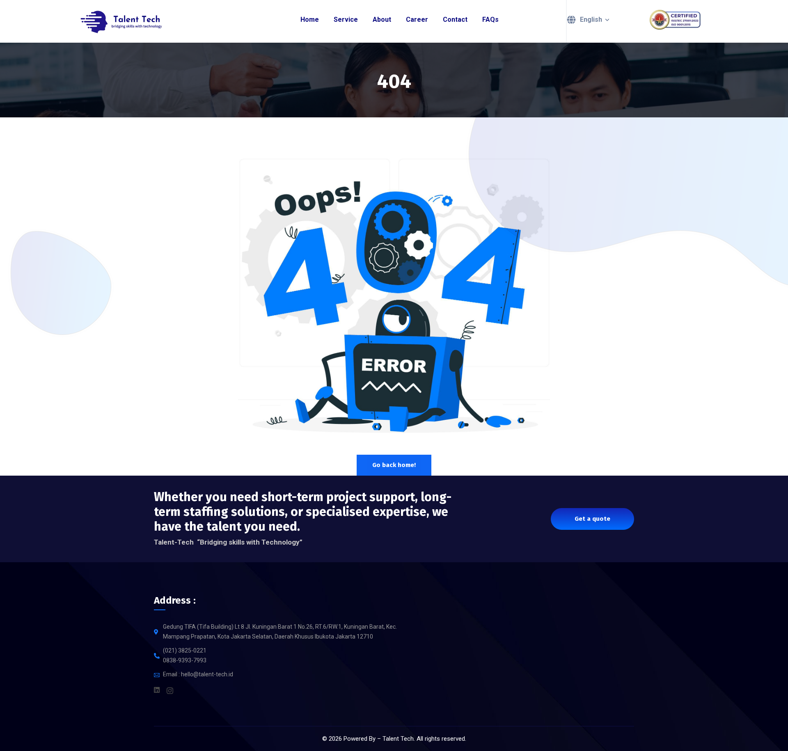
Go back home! (394, 465)
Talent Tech (398, 738)
